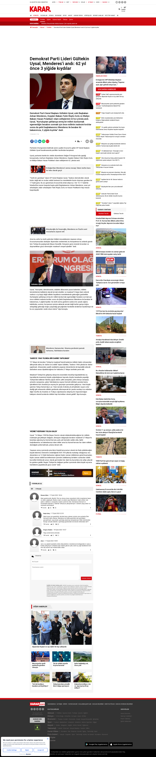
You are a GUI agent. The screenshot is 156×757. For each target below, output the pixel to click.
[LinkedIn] (39, 141)
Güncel (36, 15)
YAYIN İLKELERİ (72, 704)
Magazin (64, 725)
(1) (53, 535)
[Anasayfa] (31, 15)
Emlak (65, 719)
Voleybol (71, 722)
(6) (50, 550)
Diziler (58, 725)
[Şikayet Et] (90, 508)
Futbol (56, 722)
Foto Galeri (53, 734)
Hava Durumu (125, 713)
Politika (42, 19)
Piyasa (60, 719)
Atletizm (78, 722)
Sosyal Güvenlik (86, 719)
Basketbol (63, 722)
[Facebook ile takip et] (122, 2)
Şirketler (96, 719)
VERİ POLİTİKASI (109, 704)
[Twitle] (36, 141)
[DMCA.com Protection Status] (37, 727)
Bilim (87, 728)
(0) (55, 507)
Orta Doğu (60, 716)
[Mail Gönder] (47, 141)
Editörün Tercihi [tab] (118, 213)
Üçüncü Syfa (66, 713)
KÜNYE (65, 704)
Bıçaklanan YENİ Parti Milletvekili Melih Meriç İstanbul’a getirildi (61, 23)
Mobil (60, 728)
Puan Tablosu (125, 719)
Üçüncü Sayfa (57, 19)
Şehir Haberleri (126, 721)
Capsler (68, 734)
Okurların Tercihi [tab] (103, 213)
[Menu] (117, 15)
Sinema (73, 731)
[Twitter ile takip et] (125, 2)
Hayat (70, 15)
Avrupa (73, 716)
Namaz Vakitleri (126, 716)
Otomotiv (72, 719)
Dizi (69, 731)
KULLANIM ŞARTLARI (84, 704)
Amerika (67, 716)
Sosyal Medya (74, 728)
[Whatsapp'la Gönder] (43, 141)
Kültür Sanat (110, 15)
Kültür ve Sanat (88, 734)
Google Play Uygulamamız (98, 744)
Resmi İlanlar (98, 15)
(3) (50, 507)
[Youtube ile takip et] (117, 2)
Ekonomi (58, 15)
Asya (79, 716)
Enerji (78, 719)
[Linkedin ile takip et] (40, 709)
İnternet (66, 728)
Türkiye (65, 19)
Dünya (51, 15)
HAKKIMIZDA (52, 704)
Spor (65, 15)
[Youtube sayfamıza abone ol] (37, 709)
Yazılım (82, 728)
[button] (75, 141)
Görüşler (88, 15)
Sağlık (70, 725)
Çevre (71, 19)
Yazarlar (43, 15)
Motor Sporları (87, 722)
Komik (79, 731)
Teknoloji (52, 728)
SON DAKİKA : (34, 23)
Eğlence (85, 725)
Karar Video (78, 15)
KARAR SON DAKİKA (37, 720)
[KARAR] (40, 9)
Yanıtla (44, 507)
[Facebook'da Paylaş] (32, 141)
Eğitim (49, 19)
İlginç (84, 731)
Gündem (64, 731)
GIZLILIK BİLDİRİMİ (98, 704)
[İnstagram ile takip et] (119, 2)
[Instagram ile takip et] (43, 709)
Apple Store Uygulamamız (122, 744)
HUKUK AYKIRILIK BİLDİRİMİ (124, 704)
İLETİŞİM (59, 704)
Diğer (95, 722)
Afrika (84, 716)
